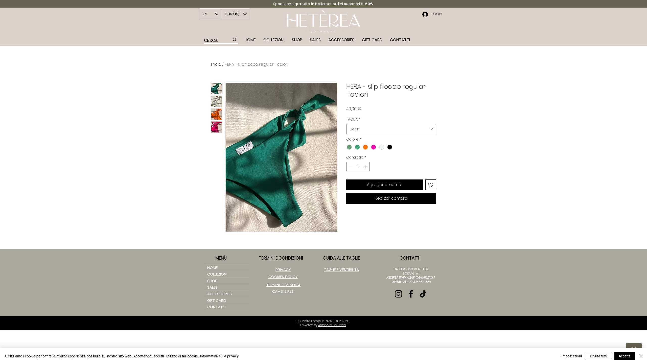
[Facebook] (411, 294)
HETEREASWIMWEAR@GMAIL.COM (410, 277)
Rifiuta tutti (598, 355)
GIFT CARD (216, 300)
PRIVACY (283, 269)
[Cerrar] (641, 356)
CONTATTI (216, 307)
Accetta (625, 355)
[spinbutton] (357, 166)
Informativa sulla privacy (219, 355)
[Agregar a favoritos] (430, 184)
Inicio (216, 64)
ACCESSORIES (219, 294)
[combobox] (391, 129)
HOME (212, 267)
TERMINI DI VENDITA (283, 284)
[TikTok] (423, 294)
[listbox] (236, 14)
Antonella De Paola (332, 325)
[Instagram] (398, 294)
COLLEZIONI (217, 274)
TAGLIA (353, 119)
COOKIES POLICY (283, 276)
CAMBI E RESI (283, 291)
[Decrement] (350, 166)
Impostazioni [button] (572, 355)
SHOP (212, 280)
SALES (212, 287)
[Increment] (365, 166)
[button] (236, 14)
